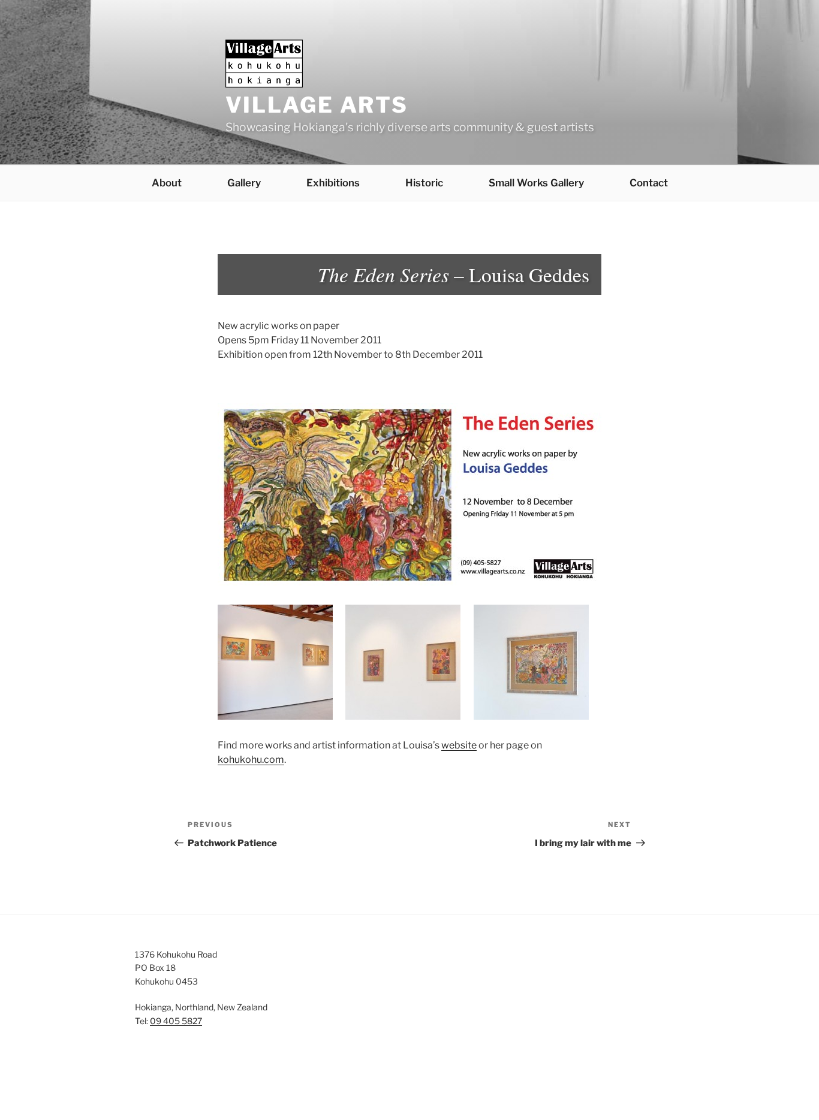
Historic (424, 183)
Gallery (244, 183)
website (459, 745)
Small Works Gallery (536, 183)
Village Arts (317, 105)
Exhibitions (333, 183)
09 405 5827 (176, 1021)
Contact (649, 183)
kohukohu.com (251, 759)
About (167, 183)
